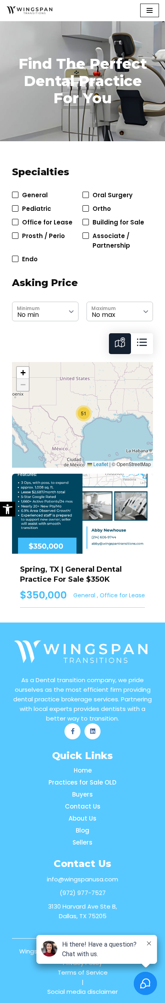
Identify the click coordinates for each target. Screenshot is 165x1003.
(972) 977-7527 (83, 893)
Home (83, 770)
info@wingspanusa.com (82, 879)
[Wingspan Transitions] (30, 11)
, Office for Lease (121, 595)
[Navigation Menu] (149, 10)
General (85, 595)
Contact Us (83, 806)
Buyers (82, 794)
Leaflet (100, 463)
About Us (82, 818)
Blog (82, 830)
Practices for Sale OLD (82, 782)
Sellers (82, 842)
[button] (7, 509)
